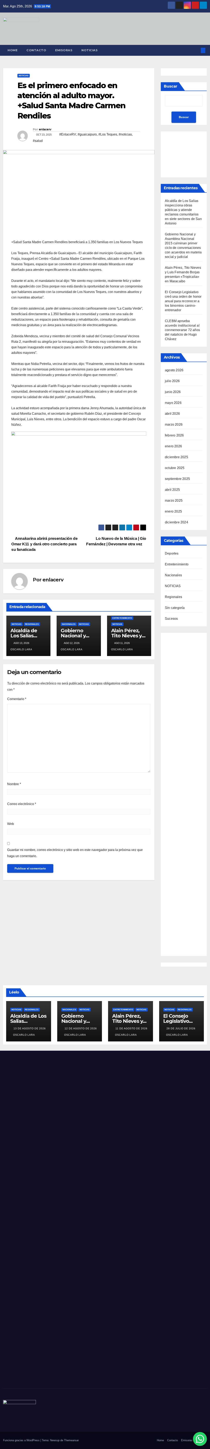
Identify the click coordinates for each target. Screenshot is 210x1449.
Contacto (36, 50)
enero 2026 (173, 446)
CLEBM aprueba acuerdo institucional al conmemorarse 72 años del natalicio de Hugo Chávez (182, 330)
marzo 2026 (174, 424)
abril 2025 (172, 489)
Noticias (89, 50)
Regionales (32, 624)
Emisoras (63, 50)
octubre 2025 (174, 468)
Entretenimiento (122, 618)
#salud (38, 140)
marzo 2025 (174, 500)
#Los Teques (107, 134)
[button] (196, 50)
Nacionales (68, 624)
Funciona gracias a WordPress (21, 1440)
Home (12, 50)
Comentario (16, 699)
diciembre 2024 (176, 522)
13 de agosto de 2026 (30, 1028)
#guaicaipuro (87, 134)
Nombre (14, 784)
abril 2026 (172, 413)
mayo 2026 (173, 402)
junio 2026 (173, 392)
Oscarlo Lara (24, 1034)
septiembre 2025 (177, 479)
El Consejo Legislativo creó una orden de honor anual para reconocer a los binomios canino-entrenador (183, 301)
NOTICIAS (24, 75)
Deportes (172, 553)
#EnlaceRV (67, 134)
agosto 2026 (174, 370)
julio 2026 (172, 381)
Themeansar (71, 1440)
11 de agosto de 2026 (131, 1028)
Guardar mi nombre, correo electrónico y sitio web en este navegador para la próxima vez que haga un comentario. (75, 853)
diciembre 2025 (176, 457)
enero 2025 (173, 511)
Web (10, 824)
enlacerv (45, 129)
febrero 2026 (174, 435)
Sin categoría (175, 607)
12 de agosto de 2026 (81, 1028)
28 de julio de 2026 (181, 1028)
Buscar (170, 86)
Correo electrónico (21, 804)
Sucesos (171, 618)
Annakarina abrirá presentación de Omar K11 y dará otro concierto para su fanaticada (44, 544)
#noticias (125, 134)
